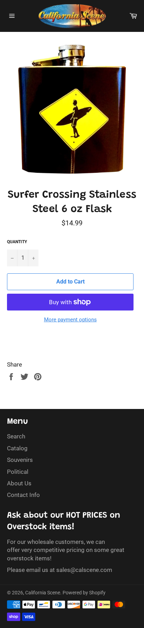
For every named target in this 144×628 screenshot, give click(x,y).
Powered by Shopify (84, 592)
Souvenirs (20, 459)
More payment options (70, 319)
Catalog (17, 448)
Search (16, 436)
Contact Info (23, 494)
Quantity (17, 241)
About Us (19, 483)
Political (17, 471)
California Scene (42, 592)
